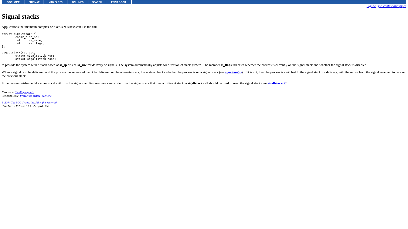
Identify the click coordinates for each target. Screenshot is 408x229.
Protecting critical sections (35, 95)
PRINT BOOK (118, 2)
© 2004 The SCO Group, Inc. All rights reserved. (29, 102)
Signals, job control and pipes (386, 6)
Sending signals (24, 92)
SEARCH (97, 2)
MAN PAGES (55, 2)
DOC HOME (13, 2)
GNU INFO (78, 2)
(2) (233, 72)
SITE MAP (34, 2)
